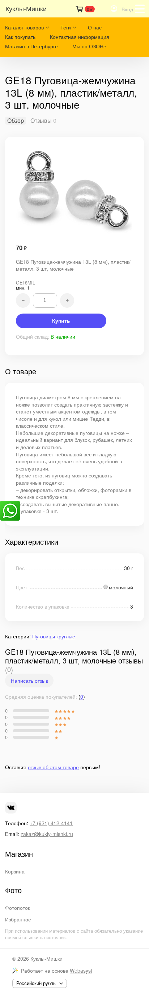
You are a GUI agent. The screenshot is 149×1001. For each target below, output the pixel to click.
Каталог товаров (24, 27)
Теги (65, 27)
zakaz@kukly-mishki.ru (47, 833)
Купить (61, 321)
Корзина (15, 871)
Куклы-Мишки (46, 958)
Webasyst (81, 970)
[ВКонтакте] (11, 808)
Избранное (18, 919)
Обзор (15, 120)
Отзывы (41, 120)
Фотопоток (17, 908)
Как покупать (20, 36)
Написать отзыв (29, 680)
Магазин (19, 854)
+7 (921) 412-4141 (51, 823)
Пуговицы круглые (53, 636)
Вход (127, 9)
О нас (95, 27)
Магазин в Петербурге (31, 46)
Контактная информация (79, 36)
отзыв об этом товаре (53, 767)
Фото (13, 890)
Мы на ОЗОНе (89, 46)
